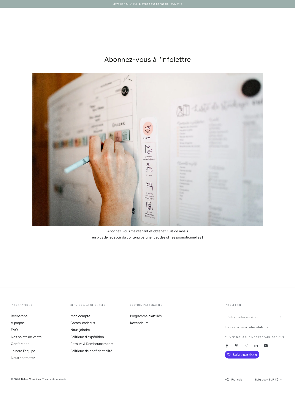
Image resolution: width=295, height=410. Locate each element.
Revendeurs (139, 323)
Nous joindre (80, 330)
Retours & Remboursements (91, 344)
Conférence (20, 344)
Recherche (19, 316)
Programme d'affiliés (146, 316)
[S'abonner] (281, 317)
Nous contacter (23, 358)
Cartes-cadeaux (82, 323)
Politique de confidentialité (91, 351)
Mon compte (80, 316)
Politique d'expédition (87, 337)
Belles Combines (31, 379)
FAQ (14, 330)
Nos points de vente (26, 337)
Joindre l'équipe (23, 351)
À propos (17, 323)
